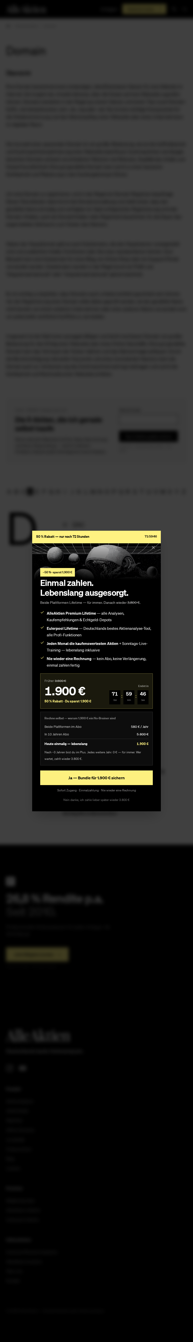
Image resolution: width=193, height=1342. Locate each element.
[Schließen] (153, 547)
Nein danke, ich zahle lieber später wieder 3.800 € (96, 800)
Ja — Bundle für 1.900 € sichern (96, 777)
